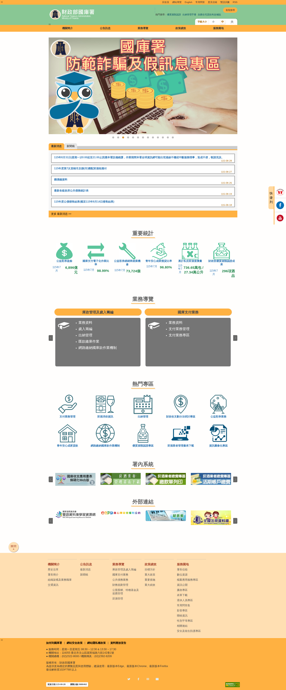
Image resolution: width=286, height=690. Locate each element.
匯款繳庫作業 (88, 341)
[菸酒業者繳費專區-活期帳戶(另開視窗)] (211, 479)
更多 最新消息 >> (61, 213)
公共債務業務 (120, 579)
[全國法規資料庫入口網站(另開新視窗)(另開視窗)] (211, 517)
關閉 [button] (14, 546)
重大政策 (150, 574)
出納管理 (85, 335)
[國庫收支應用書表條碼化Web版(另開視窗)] (75, 479)
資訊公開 (182, 584)
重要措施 (150, 579)
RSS (235, 2)
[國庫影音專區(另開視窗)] (280, 218)
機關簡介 (67, 28)
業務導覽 (143, 28)
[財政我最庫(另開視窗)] (280, 205)
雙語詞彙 (225, 2)
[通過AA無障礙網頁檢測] (232, 684)
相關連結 (182, 625)
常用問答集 (183, 605)
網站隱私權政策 (96, 642)
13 (172, 137)
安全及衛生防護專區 (189, 631)
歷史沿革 (53, 569)
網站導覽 (177, 2)
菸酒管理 (117, 598)
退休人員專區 (185, 600)
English (188, 2)
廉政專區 (182, 590)
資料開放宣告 (118, 642)
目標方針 (150, 569)
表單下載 (182, 595)
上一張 (51, 338)
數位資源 (182, 574)
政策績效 (180, 28)
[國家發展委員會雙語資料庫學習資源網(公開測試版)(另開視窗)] (75, 514)
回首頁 (165, 2)
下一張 (235, 338)
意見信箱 (212, 2)
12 (167, 137)
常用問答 (200, 2)
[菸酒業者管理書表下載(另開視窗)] (120, 479)
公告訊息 (105, 28)
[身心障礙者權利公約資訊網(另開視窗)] (120, 513)
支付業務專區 (179, 335)
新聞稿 (84, 574)
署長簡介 (53, 574)
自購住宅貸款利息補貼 (209, 14)
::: (2, 2)
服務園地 (218, 28)
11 (163, 137)
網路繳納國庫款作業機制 (97, 348)
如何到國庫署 (54, 642)
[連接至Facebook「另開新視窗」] (138, 678)
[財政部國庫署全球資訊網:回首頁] (86, 14)
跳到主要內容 (9, 2)
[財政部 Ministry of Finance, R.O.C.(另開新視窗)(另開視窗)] (165, 515)
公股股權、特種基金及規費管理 (125, 592)
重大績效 (150, 584)
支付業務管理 (179, 329)
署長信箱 (182, 569)
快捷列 (271, 198)
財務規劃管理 (120, 584)
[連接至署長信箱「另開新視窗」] (157, 678)
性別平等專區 (185, 620)
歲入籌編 (85, 329)
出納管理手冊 (189, 14)
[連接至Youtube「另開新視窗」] (147, 678)
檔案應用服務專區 (187, 579)
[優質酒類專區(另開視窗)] (280, 192)
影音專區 (182, 610)
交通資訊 (53, 584)
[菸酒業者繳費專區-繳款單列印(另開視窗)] (165, 479)
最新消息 (85, 569)
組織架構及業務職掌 (60, 579)
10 (158, 137)
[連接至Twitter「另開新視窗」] (128, 678)
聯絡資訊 (182, 615)
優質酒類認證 (174, 14)
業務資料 (85, 322)
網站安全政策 (75, 642)
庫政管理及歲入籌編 (124, 569)
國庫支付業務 (120, 574)
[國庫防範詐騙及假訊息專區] (143, 85)
